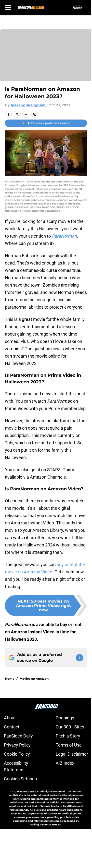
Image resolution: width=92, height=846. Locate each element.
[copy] (34, 114)
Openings (65, 717)
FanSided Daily (18, 735)
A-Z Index (65, 763)
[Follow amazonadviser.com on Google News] (79, 657)
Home (9, 678)
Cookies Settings (20, 778)
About (10, 717)
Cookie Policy (17, 754)
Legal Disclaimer (72, 754)
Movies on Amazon (34, 678)
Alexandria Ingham (28, 105)
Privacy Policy (17, 745)
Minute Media (29, 791)
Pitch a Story (68, 735)
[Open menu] (8, 7)
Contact (11, 726)
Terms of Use (69, 745)
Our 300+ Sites (70, 726)
